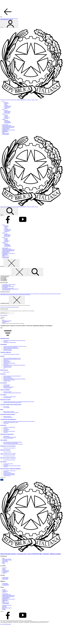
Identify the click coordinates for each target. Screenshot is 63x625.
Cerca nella (4, 279)
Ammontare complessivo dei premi (9, 379)
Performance (3, 373)
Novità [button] (3, 237)
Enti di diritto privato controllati (8, 386)
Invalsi (3, 562)
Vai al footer (16, 18)
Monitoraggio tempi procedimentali (9, 474)
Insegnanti (10, 293)
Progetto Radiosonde (5, 134)
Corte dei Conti (6, 423)
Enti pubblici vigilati (7, 384)
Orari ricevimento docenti (6, 289)
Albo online (6, 118)
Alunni (13, 293)
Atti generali (5, 341)
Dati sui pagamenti (6, 436)
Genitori (27, 293)
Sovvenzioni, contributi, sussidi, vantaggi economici (10, 404)
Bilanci (1, 409)
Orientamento (35, 293)
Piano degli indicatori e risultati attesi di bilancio (11, 412)
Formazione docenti (51, 293)
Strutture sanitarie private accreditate (7, 453)
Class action (5, 428)
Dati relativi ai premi (7, 380)
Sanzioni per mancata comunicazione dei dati (11, 347)
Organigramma (28, 294)
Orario (32, 293)
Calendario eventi (7, 117)
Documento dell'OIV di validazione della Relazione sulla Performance (14, 378)
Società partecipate (6, 385)
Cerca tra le (3, 277)
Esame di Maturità (57, 293)
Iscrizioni (46, 293)
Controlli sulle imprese (7, 475)
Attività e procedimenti (5, 389)
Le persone (6, 228)
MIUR (3, 558)
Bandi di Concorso (4, 370)
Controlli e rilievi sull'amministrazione (8, 419)
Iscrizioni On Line (5, 561)
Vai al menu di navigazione (9, 18)
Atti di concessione (6, 407)
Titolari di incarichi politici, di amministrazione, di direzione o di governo (15, 346)
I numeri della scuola (7, 229)
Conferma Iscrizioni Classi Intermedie (8, 127)
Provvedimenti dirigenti (7, 397)
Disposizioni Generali (4, 338)
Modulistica (43, 293)
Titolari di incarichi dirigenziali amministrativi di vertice (12, 358)
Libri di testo (39, 293)
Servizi (29, 293)
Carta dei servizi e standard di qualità (9, 427)
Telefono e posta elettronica (8, 350)
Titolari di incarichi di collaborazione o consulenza (11, 354)
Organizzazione (6, 107)
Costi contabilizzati (6, 429)
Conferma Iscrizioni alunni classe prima (8, 126)
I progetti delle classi (7, 122)
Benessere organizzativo (7, 472)
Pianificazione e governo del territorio (8, 445)
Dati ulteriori (6, 466)
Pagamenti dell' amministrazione (7, 434)
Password (1, 313)
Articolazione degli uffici (7, 349)
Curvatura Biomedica (5, 133)
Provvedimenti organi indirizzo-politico (10, 396)
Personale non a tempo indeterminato (9, 363)
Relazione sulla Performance (8, 377)
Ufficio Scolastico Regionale (6, 559)
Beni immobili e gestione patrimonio (7, 414)
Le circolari (6, 116)
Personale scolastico (7, 111)
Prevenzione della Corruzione (8, 463)
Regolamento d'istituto (21, 294)
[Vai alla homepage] (31, 98)
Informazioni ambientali (5, 449)
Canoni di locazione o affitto (8, 417)
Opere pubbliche (3, 440)
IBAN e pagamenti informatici (8, 438)
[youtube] (22, 223)
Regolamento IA (5, 130)
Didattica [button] (3, 119)
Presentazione (6, 103)
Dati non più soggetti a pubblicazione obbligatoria (10, 468)
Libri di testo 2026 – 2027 (6, 285)
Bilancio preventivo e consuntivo (9, 411)
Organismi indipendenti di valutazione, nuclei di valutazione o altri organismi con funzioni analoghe (19, 421)
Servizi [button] (3, 109)
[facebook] (7, 223)
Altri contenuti (3, 461)
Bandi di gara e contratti (5, 399)
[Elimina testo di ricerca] (19, 272)
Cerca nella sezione (5, 276)
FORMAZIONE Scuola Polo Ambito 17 (8, 253)
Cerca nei (3, 278)
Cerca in (4, 280)
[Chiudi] (11, 263)
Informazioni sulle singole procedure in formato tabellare (12, 402)
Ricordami (3, 317)
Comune (3, 563)
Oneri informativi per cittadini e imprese (10, 342)
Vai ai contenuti (2, 18)
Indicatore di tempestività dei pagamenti (10, 437)
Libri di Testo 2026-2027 (6, 128)
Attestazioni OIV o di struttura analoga (10, 470)
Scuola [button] (3, 101)
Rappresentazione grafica (7, 387)
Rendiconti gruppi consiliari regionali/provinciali (11, 348)
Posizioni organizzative (7, 361)
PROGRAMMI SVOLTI (4, 294)
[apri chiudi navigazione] (0, 28)
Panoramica (6, 102)
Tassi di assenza (6, 364)
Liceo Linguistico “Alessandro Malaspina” (9, 284)
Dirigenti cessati (6, 360)
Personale (2, 356)
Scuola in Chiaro (5, 560)
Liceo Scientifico (5, 287)
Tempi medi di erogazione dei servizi (9, 431)
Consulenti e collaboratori (5, 352)
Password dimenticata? (3, 315)
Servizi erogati (3, 425)
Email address (2, 312)
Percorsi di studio (7, 236)
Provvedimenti (3, 394)
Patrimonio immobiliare (7, 416)
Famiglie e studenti (7, 112)
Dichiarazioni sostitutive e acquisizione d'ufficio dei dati (12, 392)
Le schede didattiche (7, 245)
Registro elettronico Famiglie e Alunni (8, 286)
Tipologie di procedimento (8, 391)
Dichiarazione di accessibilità (6, 607)
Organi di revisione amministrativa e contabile (11, 422)
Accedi (2, 318)
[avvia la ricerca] (35, 272)
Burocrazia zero (6, 471)
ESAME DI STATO (5, 252)
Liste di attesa (6, 432)
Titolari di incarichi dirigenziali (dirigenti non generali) (12, 359)
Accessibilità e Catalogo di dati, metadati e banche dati (12, 465)
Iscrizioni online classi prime (6, 125)
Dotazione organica (7, 362)
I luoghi (5, 104)
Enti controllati (3, 382)
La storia (5, 108)
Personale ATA (16, 293)
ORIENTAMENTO (5, 131)
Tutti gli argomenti (5, 124)
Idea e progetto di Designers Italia (5, 624)
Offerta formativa (7, 121)
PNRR (3, 132)
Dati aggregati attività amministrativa (9, 473)
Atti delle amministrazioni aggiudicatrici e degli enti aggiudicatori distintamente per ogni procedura (19, 401)
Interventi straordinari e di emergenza (8, 457)
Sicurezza (16, 294)
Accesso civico (6, 464)
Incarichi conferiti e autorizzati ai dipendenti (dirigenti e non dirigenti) (14, 365)
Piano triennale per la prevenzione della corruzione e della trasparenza (14, 340)
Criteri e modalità (6, 406)
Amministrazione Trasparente (6, 605)
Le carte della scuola (7, 106)
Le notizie (5, 115)
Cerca (1, 275)
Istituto (1, 293)
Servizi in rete (6, 430)
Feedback (3, 608)
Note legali (4, 609)
